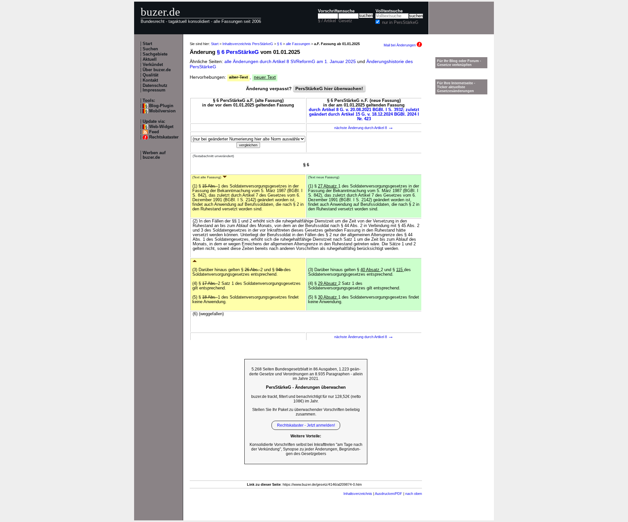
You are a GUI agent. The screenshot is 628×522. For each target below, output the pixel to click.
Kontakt (150, 80)
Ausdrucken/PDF (388, 494)
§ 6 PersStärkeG (238, 52)
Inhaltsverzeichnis (357, 494)
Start (147, 43)
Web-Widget (161, 126)
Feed (154, 132)
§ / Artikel (327, 21)
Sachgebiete (155, 54)
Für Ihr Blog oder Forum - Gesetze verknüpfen (459, 63)
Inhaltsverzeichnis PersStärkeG (247, 44)
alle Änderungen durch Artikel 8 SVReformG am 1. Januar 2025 (290, 61)
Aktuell (150, 59)
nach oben (413, 494)
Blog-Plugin (161, 106)
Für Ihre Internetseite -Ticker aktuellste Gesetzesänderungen (456, 87)
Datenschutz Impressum (155, 87)
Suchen (150, 49)
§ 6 (279, 44)
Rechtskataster (164, 137)
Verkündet (153, 64)
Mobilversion (162, 111)
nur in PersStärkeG (400, 22)
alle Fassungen (298, 44)
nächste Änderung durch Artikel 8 (363, 128)
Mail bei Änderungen (400, 45)
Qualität (150, 75)
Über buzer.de (157, 70)
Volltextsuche (389, 11)
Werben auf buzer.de (154, 155)
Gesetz (345, 21)
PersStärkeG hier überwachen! (329, 88)
